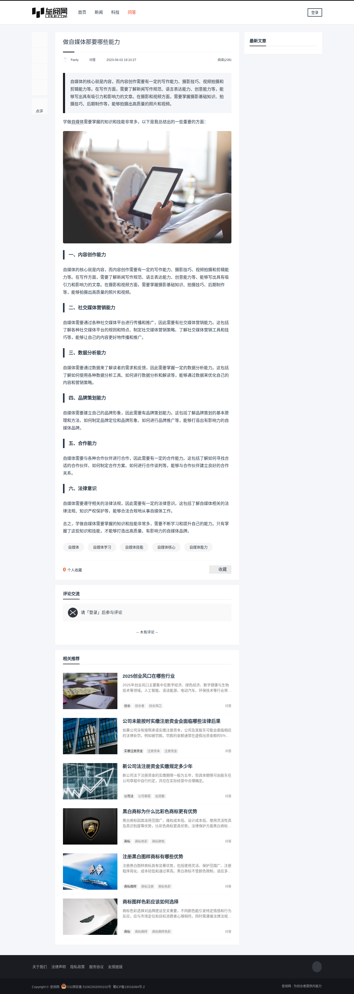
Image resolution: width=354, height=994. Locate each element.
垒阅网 (54, 987)
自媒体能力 (198, 547)
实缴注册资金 (133, 751)
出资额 (160, 796)
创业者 (139, 706)
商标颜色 (158, 841)
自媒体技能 (134, 547)
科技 (115, 12)
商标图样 (130, 886)
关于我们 (39, 967)
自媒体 (77, 122)
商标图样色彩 (161, 932)
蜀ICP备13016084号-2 (129, 987)
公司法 (128, 796)
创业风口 (155, 706)
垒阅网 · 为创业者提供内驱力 (302, 986)
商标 (127, 841)
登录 (314, 12)
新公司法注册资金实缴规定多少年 (158, 766)
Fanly (75, 60)
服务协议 (96, 967)
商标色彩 (141, 841)
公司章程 (144, 796)
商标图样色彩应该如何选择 (151, 901)
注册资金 (171, 751)
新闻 (99, 12)
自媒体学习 (102, 547)
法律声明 (58, 967)
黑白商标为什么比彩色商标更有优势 (160, 811)
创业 (127, 706)
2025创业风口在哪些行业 (149, 676)
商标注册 (147, 886)
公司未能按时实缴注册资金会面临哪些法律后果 (172, 721)
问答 (132, 12)
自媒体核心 (166, 547)
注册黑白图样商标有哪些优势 (153, 856)
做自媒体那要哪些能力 (91, 42)
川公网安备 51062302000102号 (88, 987)
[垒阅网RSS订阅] (317, 967)
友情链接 (115, 967)
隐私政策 (77, 967)
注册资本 (153, 751)
